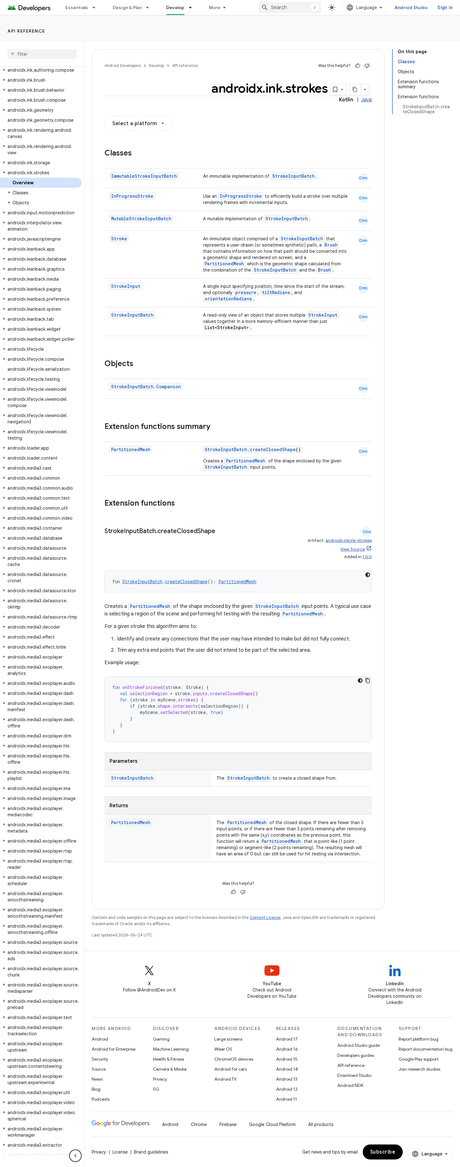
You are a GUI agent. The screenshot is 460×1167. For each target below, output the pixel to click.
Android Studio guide (358, 1045)
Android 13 (286, 1079)
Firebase (228, 1124)
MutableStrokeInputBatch (141, 219)
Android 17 (287, 1039)
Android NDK (350, 1085)
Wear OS (223, 1049)
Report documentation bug (425, 1049)
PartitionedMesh (224, 264)
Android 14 (287, 1069)
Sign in (444, 7)
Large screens (228, 1039)
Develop (175, 7)
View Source (352, 549)
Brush (331, 245)
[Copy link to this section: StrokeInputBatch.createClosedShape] (221, 531)
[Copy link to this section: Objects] (139, 364)
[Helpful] (357, 65)
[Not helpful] (367, 65)
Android (100, 1039)
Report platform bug (418, 1039)
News (97, 1079)
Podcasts (101, 1099)
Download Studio (354, 1075)
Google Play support (418, 1059)
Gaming (161, 1039)
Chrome (199, 1124)
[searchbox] (42, 54)
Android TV (225, 1079)
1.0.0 (367, 556)
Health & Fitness (168, 1059)
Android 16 (287, 1049)
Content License (265, 917)
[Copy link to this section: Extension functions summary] (216, 427)
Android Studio (411, 7)
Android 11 (286, 1099)
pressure (245, 292)
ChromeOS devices (233, 1059)
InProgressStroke (132, 196)
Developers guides (355, 1055)
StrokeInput (125, 286)
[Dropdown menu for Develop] (193, 7)
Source (99, 1069)
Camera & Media (170, 1069)
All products (320, 1124)
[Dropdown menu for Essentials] (96, 7)
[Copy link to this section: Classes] (138, 153)
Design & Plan (127, 7)
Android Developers (123, 65)
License (120, 1151)
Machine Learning (171, 1049)
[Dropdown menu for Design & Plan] (150, 7)
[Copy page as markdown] (355, 89)
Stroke (119, 239)
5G (156, 1089)
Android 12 (287, 1089)
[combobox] (289, 7)
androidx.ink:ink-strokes (348, 540)
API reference (26, 31)
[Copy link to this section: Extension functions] (181, 503)
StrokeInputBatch (293, 176)
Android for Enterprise (113, 1049)
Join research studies (419, 1069)
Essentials (76, 7)
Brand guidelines (151, 1151)
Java (366, 100)
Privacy (160, 1079)
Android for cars (230, 1069)
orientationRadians (228, 299)
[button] (41, 70)
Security (100, 1059)
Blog (96, 1089)
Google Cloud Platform (272, 1124)
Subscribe (383, 1152)
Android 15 (287, 1059)
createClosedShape (273, 449)
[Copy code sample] (367, 680)
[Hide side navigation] (75, 1155)
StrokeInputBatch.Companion (146, 387)
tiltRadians (276, 292)
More (215, 7)
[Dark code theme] (367, 574)
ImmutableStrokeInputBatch (144, 176)
